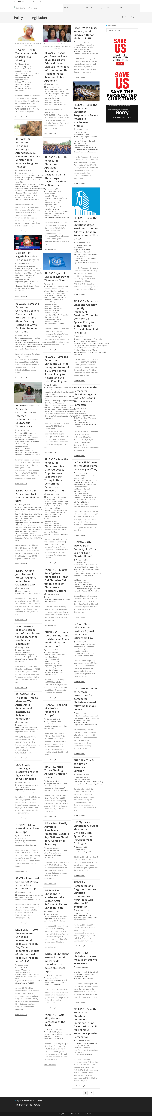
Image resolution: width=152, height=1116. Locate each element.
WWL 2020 (52, 674)
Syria (84, 918)
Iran (25, 437)
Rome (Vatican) (29, 657)
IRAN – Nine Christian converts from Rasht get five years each (85, 958)
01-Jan (20, 725)
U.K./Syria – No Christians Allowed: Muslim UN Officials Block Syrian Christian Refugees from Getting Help (86, 833)
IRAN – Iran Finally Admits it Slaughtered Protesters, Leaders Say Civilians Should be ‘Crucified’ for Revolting (56, 834)
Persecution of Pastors (59, 405)
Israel (20, 785)
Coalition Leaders (57, 89)
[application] (122, 114)
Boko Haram (90, 565)
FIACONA (27, 342)
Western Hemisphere (61, 218)
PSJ (99, 346)
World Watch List (31, 538)
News (25, 273)
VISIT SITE (28, 1105)
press (26, 282)
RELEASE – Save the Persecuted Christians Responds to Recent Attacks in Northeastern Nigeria (86, 115)
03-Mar (49, 388)
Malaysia (56, 94)
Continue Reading (21, 117)
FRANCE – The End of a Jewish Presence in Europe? (55, 710)
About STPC (17, 2)
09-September (81, 245)
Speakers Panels (25, 195)
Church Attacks (62, 392)
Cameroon (54, 390)
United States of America (88, 352)
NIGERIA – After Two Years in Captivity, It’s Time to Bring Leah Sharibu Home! (85, 549)
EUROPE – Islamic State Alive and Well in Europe (27, 828)
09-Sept (78, 1043)
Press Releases (29, 189)
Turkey (90, 918)
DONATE (37, 1105)
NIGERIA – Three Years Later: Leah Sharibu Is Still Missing (26, 55)
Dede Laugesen (85, 137)
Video (24, 288)
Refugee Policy (88, 852)
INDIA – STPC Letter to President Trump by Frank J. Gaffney (86, 466)
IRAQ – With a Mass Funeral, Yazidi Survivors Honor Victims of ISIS (86, 33)
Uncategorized (30, 981)
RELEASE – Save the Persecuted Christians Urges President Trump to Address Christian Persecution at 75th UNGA (86, 228)
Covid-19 (25, 340)
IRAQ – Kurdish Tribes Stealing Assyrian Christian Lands (55, 772)
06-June (49, 287)
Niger (59, 401)
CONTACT (19, 1105)
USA (26, 536)
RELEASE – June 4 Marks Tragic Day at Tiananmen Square (56, 276)
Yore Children (59, 324)
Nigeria (25, 73)
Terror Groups (87, 589)
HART (82, 718)
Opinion (88, 480)
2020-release (58, 287)
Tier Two (23, 534)
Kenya (25, 895)
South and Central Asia (32, 593)
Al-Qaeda (26, 266)
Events (24, 180)
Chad (54, 392)
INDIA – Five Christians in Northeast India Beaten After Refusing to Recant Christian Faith (56, 899)
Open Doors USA (31, 514)
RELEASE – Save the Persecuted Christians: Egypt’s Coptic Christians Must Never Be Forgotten (85, 396)
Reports (23, 529)
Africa (24, 69)
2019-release (87, 1043)
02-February (22, 67)
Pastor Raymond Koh (56, 96)
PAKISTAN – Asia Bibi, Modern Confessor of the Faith (54, 1020)
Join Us (24, 2)
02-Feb (49, 497)
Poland (26, 186)
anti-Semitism (51, 722)
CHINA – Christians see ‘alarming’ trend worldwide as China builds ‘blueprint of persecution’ (56, 639)
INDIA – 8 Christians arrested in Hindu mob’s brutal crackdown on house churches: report (56, 962)
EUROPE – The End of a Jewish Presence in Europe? (85, 765)
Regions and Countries (60, 409)
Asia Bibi (50, 1032)
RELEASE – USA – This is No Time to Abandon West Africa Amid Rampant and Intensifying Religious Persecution (26, 706)
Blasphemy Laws (33, 175)
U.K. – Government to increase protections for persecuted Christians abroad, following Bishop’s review (85, 699)
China (55, 196)
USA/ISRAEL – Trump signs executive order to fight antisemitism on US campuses (26, 771)
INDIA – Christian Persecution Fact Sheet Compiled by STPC (27, 496)
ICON (26, 71)
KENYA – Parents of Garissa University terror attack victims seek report (27, 883)
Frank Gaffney (57, 504)
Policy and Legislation (131, 17)
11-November (22, 173)
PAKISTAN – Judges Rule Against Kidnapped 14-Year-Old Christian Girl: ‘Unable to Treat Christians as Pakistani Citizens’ (56, 580)
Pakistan (32, 184)
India (33, 342)
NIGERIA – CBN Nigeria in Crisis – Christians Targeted (27, 256)
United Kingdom (30, 845)
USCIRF (32, 536)
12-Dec (78, 132)
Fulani (30, 180)
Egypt (84, 416)
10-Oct (20, 968)
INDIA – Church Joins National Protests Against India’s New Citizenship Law (25, 577)
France (53, 726)
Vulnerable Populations (90, 54)
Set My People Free (59, 105)
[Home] (122, 17)
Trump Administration (58, 414)
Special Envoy (87, 150)
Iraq (77, 45)
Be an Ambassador (33, 2)
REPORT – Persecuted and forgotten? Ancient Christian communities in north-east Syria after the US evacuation (85, 894)
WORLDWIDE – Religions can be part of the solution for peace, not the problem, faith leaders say (27, 635)
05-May (78, 339)
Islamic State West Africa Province (85, 139)
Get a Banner (44, 2)
